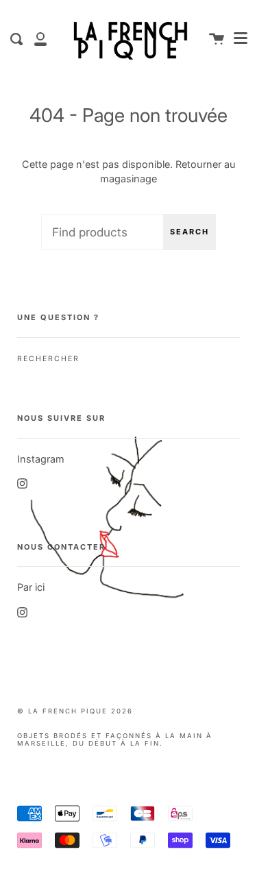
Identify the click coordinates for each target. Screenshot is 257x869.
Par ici (31, 587)
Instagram (40, 459)
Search (189, 231)
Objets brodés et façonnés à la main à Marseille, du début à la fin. (114, 739)
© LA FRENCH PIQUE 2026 (75, 711)
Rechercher (48, 358)
